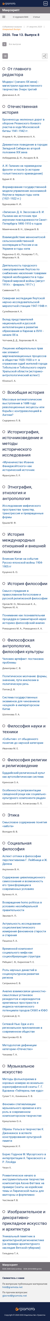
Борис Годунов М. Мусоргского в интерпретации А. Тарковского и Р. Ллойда (24, 1158)
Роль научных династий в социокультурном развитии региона (20, 974)
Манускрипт (11, 10)
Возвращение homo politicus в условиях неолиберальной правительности (22, 906)
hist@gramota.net (12, 1287)
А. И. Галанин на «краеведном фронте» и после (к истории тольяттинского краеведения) (22, 169)
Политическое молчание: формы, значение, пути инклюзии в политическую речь (24, 680)
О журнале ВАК (20, 16)
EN (45, 3)
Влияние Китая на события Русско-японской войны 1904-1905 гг (22, 562)
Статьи (36, 16)
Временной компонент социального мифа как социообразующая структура (21, 952)
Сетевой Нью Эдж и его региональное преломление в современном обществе (22, 1027)
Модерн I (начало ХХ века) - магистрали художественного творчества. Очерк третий (22, 85)
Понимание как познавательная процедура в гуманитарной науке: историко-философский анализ (24, 619)
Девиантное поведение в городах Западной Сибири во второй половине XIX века (25, 148)
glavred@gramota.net (14, 1295)
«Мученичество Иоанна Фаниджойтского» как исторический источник (18, 466)
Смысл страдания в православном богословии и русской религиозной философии (24, 594)
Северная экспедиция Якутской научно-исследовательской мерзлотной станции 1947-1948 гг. (25, 302)
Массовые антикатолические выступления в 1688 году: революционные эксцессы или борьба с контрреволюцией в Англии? (23, 407)
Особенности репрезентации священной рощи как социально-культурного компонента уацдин (24, 794)
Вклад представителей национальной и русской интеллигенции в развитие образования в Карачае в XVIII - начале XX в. (23, 327)
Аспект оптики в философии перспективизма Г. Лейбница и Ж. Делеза (24, 860)
